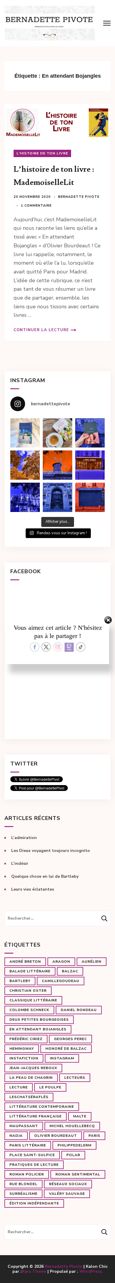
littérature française (35, 1116)
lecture (18, 1087)
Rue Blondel (23, 1184)
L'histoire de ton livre (42, 153)
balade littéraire (29, 971)
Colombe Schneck (29, 1010)
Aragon (61, 961)
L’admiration (24, 837)
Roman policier (26, 1174)
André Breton (25, 961)
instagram (62, 1058)
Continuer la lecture (41, 330)
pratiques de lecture (34, 1164)
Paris (94, 1135)
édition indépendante (34, 1203)
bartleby (19, 981)
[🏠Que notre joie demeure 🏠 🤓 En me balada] (25, 432)
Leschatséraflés (28, 1097)
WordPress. (91, 1271)
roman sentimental (77, 1174)
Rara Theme (34, 1271)
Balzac (70, 971)
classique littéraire (33, 1000)
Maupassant (23, 1126)
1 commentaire (36, 205)
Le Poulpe (50, 1087)
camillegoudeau (60, 981)
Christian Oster (28, 990)
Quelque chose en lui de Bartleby (44, 876)
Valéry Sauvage (67, 1193)
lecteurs (74, 1077)
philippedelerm (74, 1145)
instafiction (23, 1058)
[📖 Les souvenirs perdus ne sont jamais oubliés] (57, 432)
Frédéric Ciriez (25, 1039)
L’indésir (19, 863)
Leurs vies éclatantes (32, 889)
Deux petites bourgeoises (39, 1019)
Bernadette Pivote (78, 197)
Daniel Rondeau (79, 1010)
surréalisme (23, 1193)
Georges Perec (70, 1039)
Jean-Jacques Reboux (33, 1068)
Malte (79, 1116)
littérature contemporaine (41, 1106)
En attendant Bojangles (37, 1029)
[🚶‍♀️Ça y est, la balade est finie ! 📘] (90, 432)
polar (73, 1155)
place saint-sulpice (32, 1155)
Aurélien (91, 961)
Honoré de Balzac (66, 1048)
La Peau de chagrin (31, 1077)
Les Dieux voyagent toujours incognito (50, 850)
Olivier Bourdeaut (55, 1135)
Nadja (16, 1135)
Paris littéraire (27, 1145)
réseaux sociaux (68, 1184)
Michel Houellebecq (72, 1126)
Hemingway (21, 1048)
